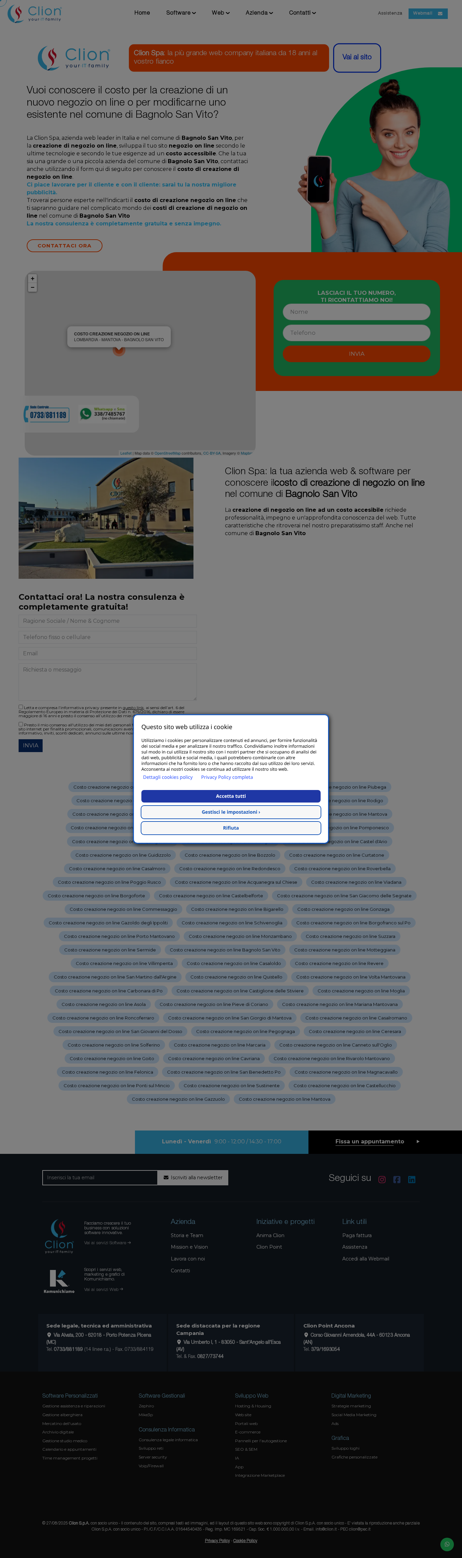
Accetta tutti (231, 796)
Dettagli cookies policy (168, 777)
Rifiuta (231, 828)
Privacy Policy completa (227, 777)
